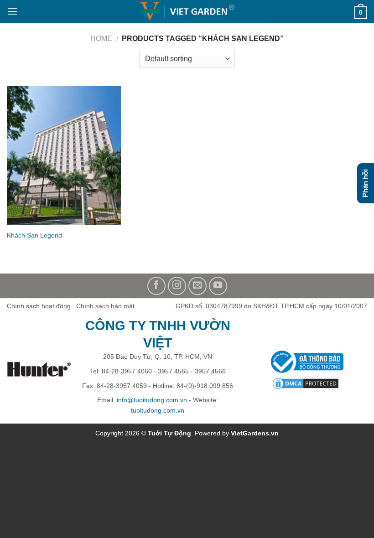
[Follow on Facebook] (156, 286)
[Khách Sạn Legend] (64, 155)
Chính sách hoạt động (39, 306)
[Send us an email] (197, 286)
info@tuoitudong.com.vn (152, 400)
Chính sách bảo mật (105, 306)
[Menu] (12, 11)
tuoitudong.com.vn (157, 410)
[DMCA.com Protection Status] (305, 383)
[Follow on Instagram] (177, 286)
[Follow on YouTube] (218, 286)
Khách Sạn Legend (34, 235)
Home (101, 38)
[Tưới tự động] (187, 11)
